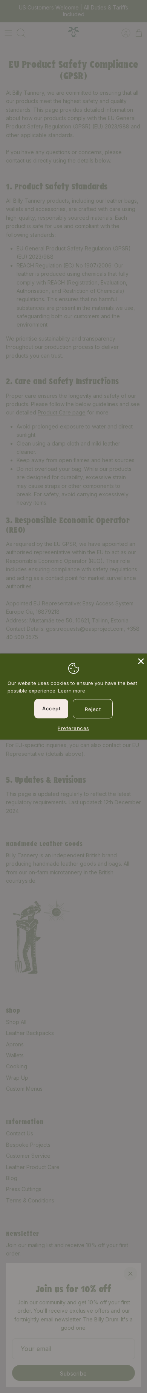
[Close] (140, 660)
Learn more (71, 691)
